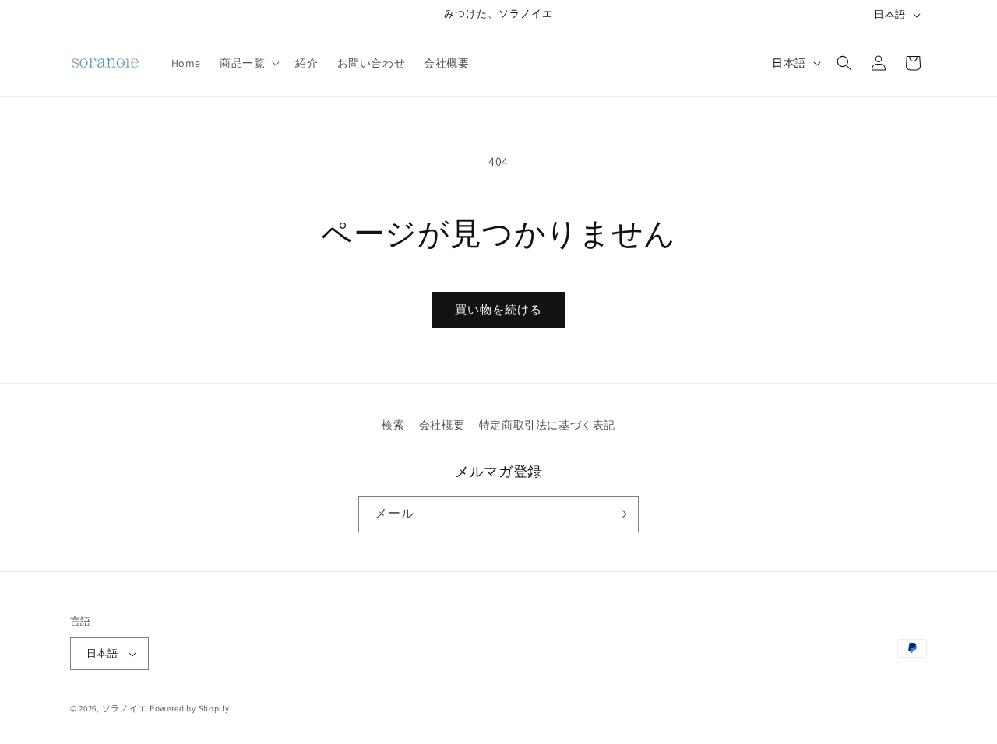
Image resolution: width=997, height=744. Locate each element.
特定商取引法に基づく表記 (547, 425)
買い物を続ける (498, 309)
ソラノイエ (125, 708)
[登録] (621, 514)
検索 (393, 425)
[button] (248, 63)
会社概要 (441, 425)
